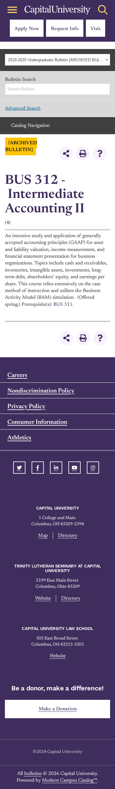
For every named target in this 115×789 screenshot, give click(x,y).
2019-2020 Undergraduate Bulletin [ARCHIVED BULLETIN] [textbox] (56, 60)
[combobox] (57, 60)
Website (43, 598)
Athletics (19, 438)
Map (43, 535)
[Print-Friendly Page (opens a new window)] (83, 153)
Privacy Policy (26, 407)
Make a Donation (58, 709)
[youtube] (74, 467)
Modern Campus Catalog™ (69, 780)
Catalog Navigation (30, 125)
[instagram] (93, 467)
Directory (67, 535)
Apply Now (26, 28)
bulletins (33, 773)
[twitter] (19, 467)
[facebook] (38, 467)
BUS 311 (62, 304)
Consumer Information (37, 422)
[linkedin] (56, 467)
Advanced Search (22, 108)
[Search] (106, 89)
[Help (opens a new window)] (99, 153)
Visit (95, 28)
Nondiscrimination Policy (41, 391)
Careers (17, 375)
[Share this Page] (66, 153)
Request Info (65, 28)
